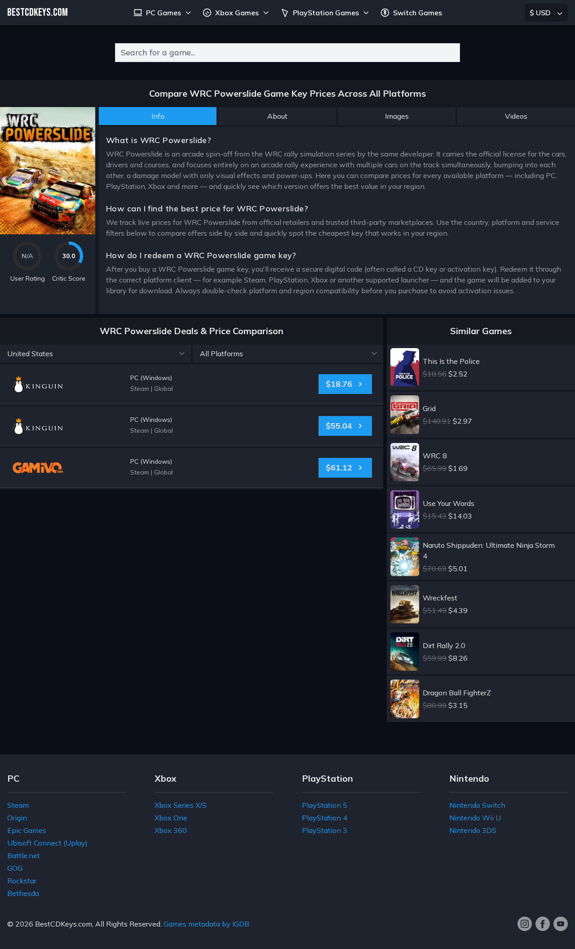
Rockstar (21, 880)
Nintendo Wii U (475, 817)
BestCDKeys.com (63, 923)
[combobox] (287, 52)
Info (157, 116)
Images (397, 116)
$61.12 (339, 467)
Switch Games (417, 12)
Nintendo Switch (477, 805)
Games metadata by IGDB (206, 923)
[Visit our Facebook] (542, 924)
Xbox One (171, 817)
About (277, 116)
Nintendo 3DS (472, 830)
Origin (17, 817)
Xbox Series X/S (181, 805)
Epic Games (26, 830)
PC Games (163, 12)
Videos (516, 116)
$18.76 (339, 384)
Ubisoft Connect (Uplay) (47, 842)
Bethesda (23, 893)
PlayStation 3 (324, 830)
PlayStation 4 (324, 817)
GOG (14, 868)
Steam (18, 805)
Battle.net (23, 855)
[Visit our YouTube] (560, 924)
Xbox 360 (171, 830)
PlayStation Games (326, 12)
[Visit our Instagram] (525, 924)
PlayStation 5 (324, 805)
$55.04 (339, 426)
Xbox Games (237, 12)
